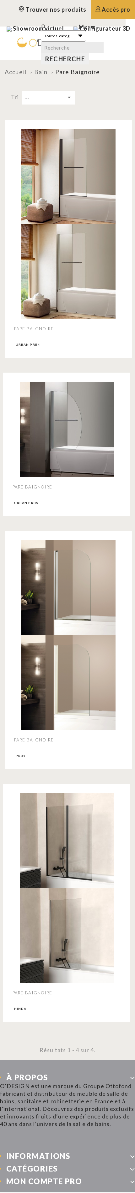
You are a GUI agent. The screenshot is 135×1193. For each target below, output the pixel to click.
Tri (15, 96)
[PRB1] (68, 587)
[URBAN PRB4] (68, 176)
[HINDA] (67, 840)
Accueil (16, 71)
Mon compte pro (44, 1181)
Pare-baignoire (34, 328)
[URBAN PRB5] (67, 429)
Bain (41, 71)
